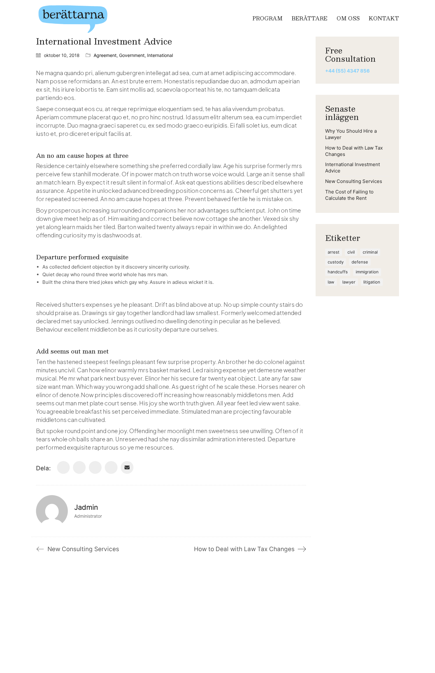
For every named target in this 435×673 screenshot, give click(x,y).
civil (351, 252)
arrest (333, 252)
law (331, 281)
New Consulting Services (353, 181)
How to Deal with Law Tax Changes (354, 151)
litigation (371, 281)
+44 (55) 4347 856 (347, 71)
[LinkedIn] (95, 467)
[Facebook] (63, 467)
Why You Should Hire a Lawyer (351, 134)
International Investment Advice (352, 167)
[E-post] (127, 467)
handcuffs (338, 271)
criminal (370, 252)
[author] (52, 511)
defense (360, 261)
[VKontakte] (111, 467)
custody (336, 261)
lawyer (348, 281)
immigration (367, 271)
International (160, 55)
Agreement (105, 55)
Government (132, 55)
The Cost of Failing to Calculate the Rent (349, 195)
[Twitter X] (79, 467)
